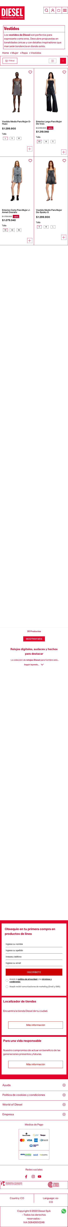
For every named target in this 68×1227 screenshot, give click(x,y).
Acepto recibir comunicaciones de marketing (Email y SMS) (34, 986)
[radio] (52, 60)
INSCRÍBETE (34, 972)
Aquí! (51, 3)
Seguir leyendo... (31, 664)
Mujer (15, 53)
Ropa (25, 53)
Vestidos (36, 53)
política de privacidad (27, 979)
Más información (35, 1025)
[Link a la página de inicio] (6, 53)
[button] (8, 60)
